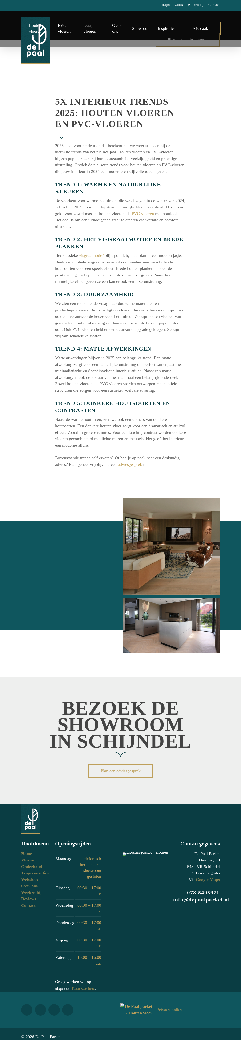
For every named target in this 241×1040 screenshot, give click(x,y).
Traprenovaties (35, 873)
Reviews (28, 899)
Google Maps (208, 879)
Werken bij (31, 892)
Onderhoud (31, 866)
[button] (120, 771)
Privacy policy (169, 1009)
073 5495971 (203, 893)
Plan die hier (83, 988)
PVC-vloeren (143, 213)
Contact (28, 905)
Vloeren (28, 860)
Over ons (29, 886)
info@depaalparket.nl (201, 900)
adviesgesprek (130, 464)
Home (26, 853)
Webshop (29, 879)
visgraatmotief (91, 255)
